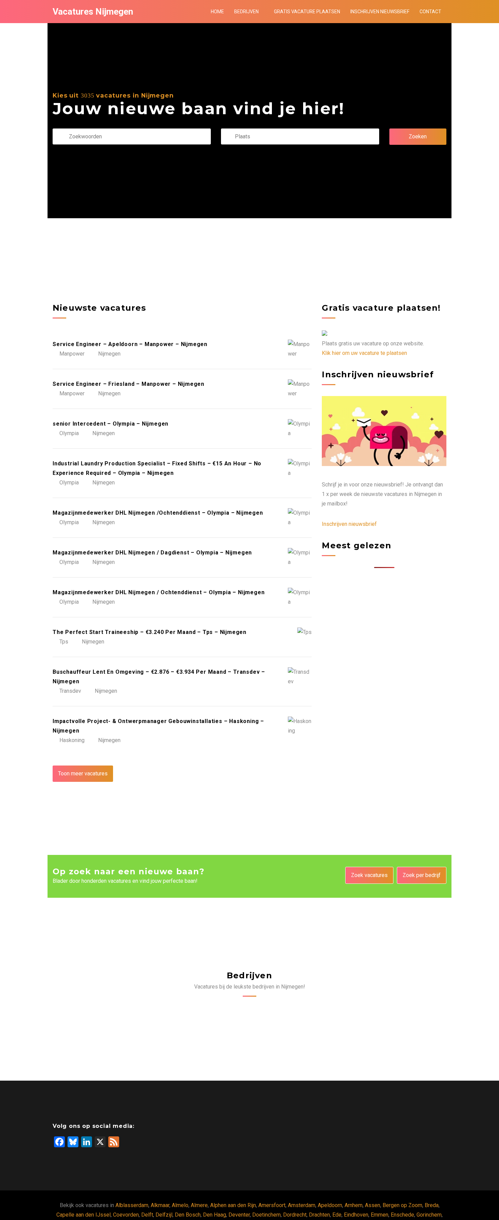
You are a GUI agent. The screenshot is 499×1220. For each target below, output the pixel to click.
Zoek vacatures (369, 875)
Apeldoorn (330, 1205)
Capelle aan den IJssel (83, 1215)
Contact (430, 11)
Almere (199, 1205)
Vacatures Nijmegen (93, 11)
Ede (336, 1215)
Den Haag (214, 1215)
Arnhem (354, 1205)
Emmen (379, 1215)
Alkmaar (160, 1205)
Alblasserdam (131, 1205)
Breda (432, 1205)
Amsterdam (301, 1205)
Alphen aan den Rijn (233, 1205)
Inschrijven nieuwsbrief (379, 11)
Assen (372, 1205)
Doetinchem (266, 1215)
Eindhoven (356, 1215)
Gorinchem (429, 1215)
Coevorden (126, 1215)
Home (217, 11)
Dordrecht (295, 1215)
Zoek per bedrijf (422, 875)
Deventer (239, 1215)
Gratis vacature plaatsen (307, 11)
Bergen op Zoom (402, 1205)
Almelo (180, 1205)
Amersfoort (271, 1205)
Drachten (319, 1215)
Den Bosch (188, 1215)
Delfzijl (163, 1215)
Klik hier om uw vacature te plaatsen (364, 353)
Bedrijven (246, 11)
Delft (147, 1215)
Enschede (402, 1215)
